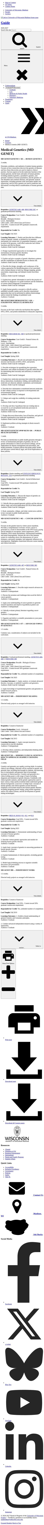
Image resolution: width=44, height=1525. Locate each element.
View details (37, 206)
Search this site (6, 30)
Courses (8, 101)
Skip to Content (10, 3)
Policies (7, 1173)
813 (32, 815)
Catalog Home (10, 6)
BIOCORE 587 (30, 209)
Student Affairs (10, 1159)
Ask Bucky (38, 1234)
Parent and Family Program (14, 1157)
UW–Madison (16, 10)
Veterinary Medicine (16, 97)
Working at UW (10, 1151)
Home (7, 141)
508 (22, 334)
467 (22, 565)
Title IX (7, 1177)
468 (22, 209)
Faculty (7, 12)
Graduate (12, 90)
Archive (8, 14)
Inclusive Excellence (12, 1169)
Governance (9, 1171)
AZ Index (8, 4)
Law (10, 92)
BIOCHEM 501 (14, 334)
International (9, 1155)
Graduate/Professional (13, 88)
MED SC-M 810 (15, 815)
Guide (5, 23)
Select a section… (30, 946)
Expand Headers (6, 1523)
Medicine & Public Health (18, 94)
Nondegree (9, 99)
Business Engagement (12, 1153)
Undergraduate (10, 86)
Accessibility (9, 1167)
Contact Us (38, 1195)
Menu (6, 65)
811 (22, 815)
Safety (7, 1175)
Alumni (7, 1149)
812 (26, 815)
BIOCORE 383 (31, 565)
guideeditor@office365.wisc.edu (12, 1519)
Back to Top (16, 1523)
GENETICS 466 (15, 209)
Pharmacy (12, 95)
